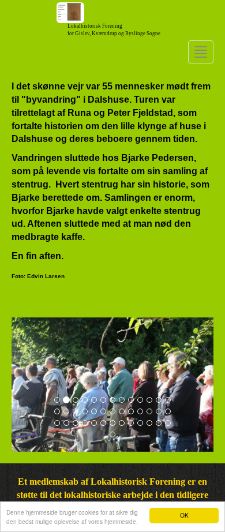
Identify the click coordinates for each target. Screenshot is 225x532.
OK (184, 515)
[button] (27, 384)
